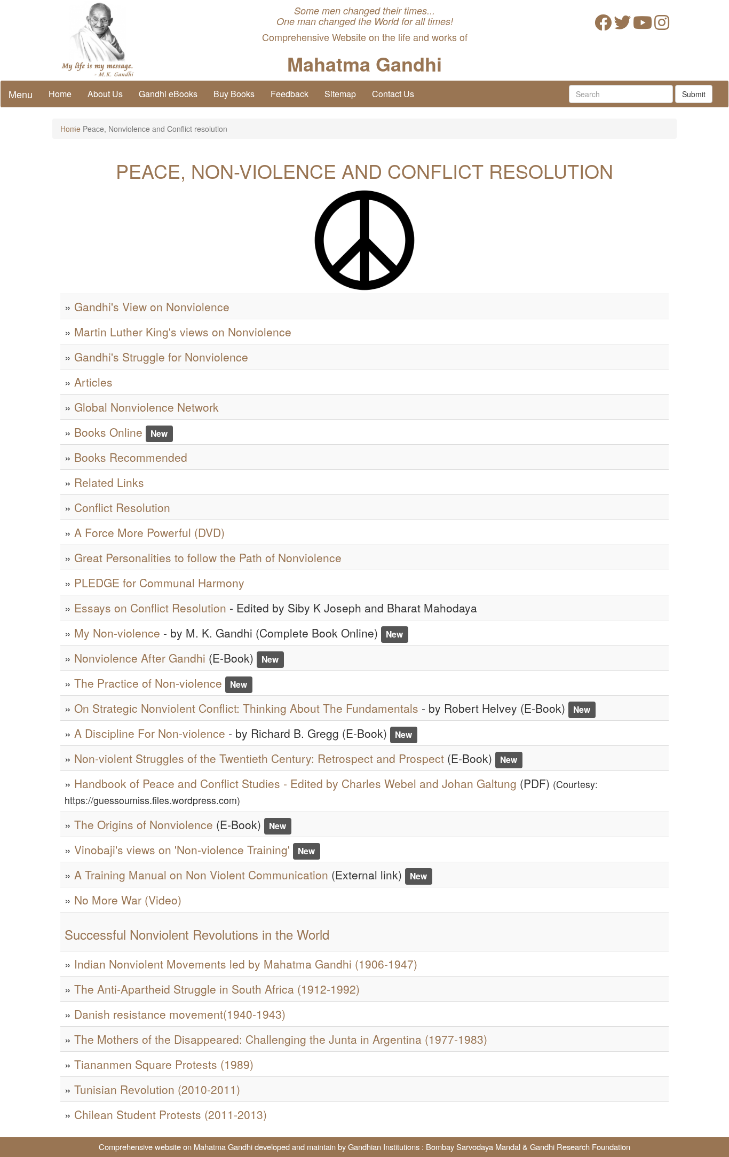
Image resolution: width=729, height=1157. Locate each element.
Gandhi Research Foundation (580, 1146)
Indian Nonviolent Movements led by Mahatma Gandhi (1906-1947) (245, 964)
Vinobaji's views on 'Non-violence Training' (182, 849)
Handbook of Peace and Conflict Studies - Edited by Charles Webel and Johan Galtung (295, 783)
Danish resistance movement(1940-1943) (180, 1014)
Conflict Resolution (122, 507)
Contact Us (393, 94)
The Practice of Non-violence (148, 683)
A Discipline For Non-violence (149, 733)
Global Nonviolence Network (146, 407)
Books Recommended (130, 457)
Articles (93, 382)
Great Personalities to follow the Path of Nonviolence (208, 557)
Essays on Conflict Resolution (150, 608)
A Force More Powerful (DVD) (149, 532)
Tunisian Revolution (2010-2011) (157, 1089)
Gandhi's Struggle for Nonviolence (161, 357)
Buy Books (234, 94)
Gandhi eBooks (168, 94)
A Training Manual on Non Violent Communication (201, 875)
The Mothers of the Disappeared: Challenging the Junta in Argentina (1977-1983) (280, 1039)
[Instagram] (661, 25)
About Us (105, 94)
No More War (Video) (127, 900)
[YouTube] (642, 25)
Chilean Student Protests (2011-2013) (170, 1114)
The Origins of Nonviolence (143, 824)
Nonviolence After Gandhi (139, 658)
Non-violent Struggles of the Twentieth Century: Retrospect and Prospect (259, 758)
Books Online (108, 432)
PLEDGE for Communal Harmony (159, 582)
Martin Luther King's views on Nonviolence (182, 332)
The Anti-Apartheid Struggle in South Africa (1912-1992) (217, 989)
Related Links (109, 482)
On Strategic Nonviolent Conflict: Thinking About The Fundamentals (246, 708)
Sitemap (340, 94)
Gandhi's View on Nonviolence (151, 306)
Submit (694, 94)
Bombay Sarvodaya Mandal (473, 1146)
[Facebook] (603, 25)
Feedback (289, 94)
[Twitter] (622, 25)
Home (60, 94)
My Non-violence (117, 633)
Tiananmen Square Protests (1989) (163, 1064)
